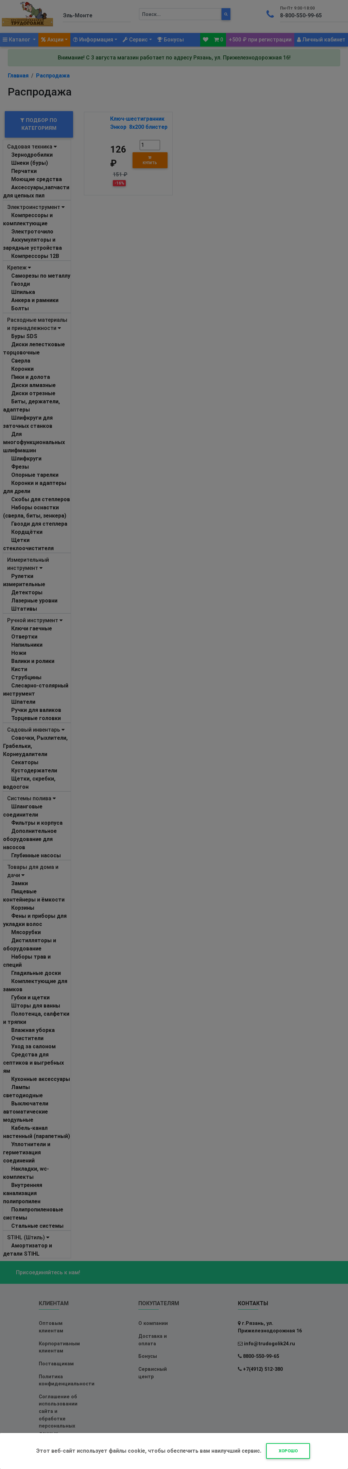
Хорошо (288, 1450)
